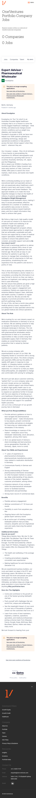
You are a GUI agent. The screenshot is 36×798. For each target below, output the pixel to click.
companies (14, 59)
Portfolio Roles (6, 759)
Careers (4, 736)
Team (3, 733)
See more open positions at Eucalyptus (18, 660)
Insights (4, 752)
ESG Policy (5, 740)
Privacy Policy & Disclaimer (10, 743)
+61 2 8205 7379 (16, 769)
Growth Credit (6, 713)
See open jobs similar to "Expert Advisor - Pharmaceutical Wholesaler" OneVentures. (20, 95)
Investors (5, 756)
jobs (5, 59)
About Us (5, 726)
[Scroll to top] (32, 687)
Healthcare (5, 716)
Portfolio (4, 729)
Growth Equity (6, 709)
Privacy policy (13, 677)
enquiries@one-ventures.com (19, 773)
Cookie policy (22, 677)
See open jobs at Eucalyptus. (16, 91)
